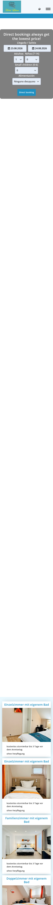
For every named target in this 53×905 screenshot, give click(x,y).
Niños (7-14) (32, 53)
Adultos (18, 53)
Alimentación (27, 75)
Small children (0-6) (26, 64)
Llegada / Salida (26, 42)
